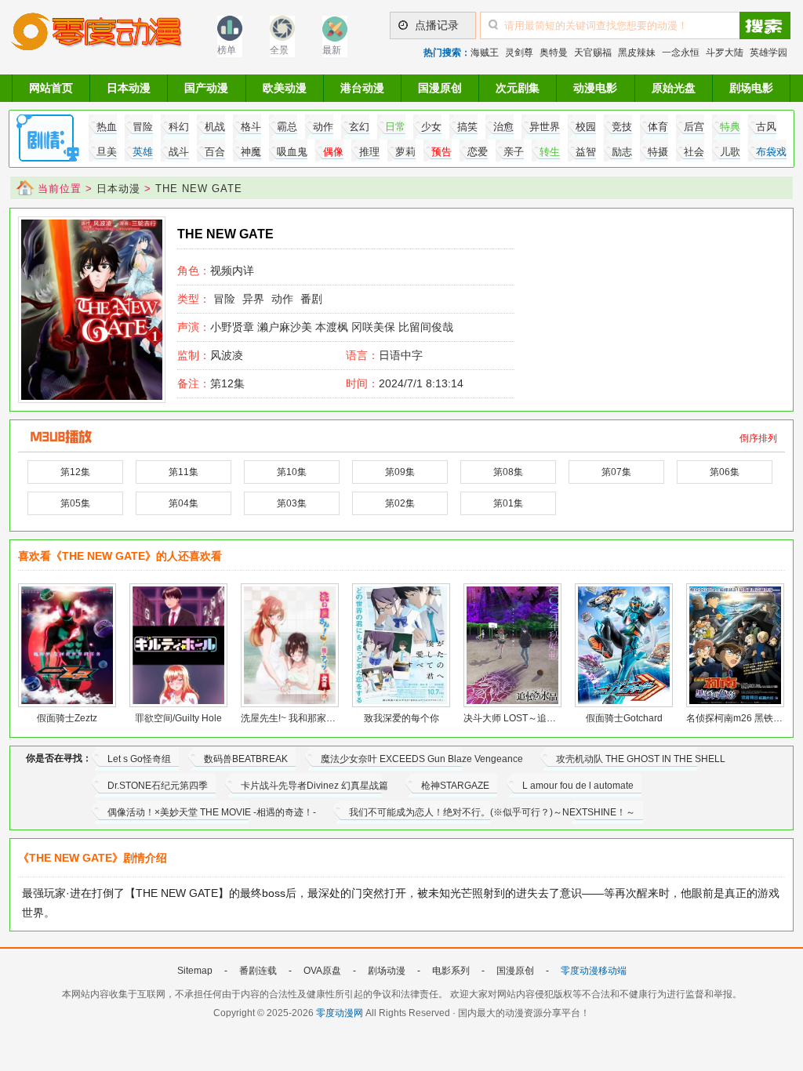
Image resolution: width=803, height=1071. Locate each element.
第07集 (616, 472)
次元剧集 (518, 88)
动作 (282, 298)
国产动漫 (206, 88)
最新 (331, 50)
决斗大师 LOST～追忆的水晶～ (528, 718)
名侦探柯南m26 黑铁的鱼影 (743, 718)
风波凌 (210, 355)
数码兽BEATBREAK (246, 758)
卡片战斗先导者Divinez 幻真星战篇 (314, 785)
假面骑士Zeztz (67, 718)
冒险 (224, 298)
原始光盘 (674, 88)
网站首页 (51, 88)
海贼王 (485, 52)
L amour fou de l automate (578, 785)
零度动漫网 (339, 1012)
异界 (253, 298)
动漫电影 (595, 88)
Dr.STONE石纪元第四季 (157, 785)
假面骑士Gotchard (624, 718)
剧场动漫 (386, 970)
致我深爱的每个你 (401, 718)
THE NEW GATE (198, 188)
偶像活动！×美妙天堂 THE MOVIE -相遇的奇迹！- (211, 812)
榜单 (226, 50)
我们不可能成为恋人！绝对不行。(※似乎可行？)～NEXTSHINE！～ (492, 812)
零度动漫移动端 (594, 970)
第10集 (292, 472)
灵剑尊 (519, 52)
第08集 (508, 472)
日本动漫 (129, 88)
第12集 (211, 383)
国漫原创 (440, 88)
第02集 (400, 503)
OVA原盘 (322, 970)
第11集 (183, 472)
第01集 (508, 503)
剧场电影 (751, 88)
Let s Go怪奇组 (139, 758)
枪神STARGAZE (455, 785)
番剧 (311, 298)
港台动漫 (362, 88)
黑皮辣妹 (637, 52)
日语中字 (401, 355)
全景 (279, 50)
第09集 (400, 472)
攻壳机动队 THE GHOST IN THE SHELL (640, 758)
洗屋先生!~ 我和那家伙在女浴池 (307, 718)
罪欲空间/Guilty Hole (178, 718)
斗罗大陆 (724, 52)
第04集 (183, 503)
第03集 (292, 503)
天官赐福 (593, 52)
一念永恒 (680, 52)
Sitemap (195, 970)
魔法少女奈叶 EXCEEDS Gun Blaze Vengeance (422, 758)
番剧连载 (258, 970)
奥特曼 (554, 52)
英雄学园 (768, 52)
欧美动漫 (285, 88)
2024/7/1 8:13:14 (404, 383)
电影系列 (451, 970)
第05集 (75, 503)
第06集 (724, 472)
